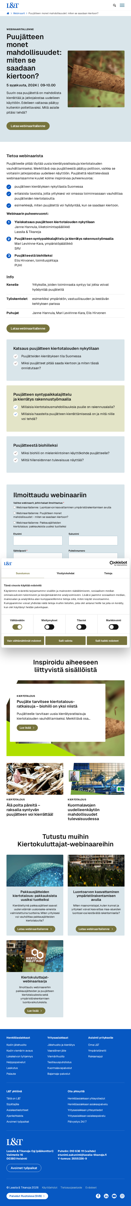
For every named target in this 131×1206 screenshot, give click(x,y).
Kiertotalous (26, 696)
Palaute (11, 1074)
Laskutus (12, 1068)
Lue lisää (25, 728)
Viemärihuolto (56, 1056)
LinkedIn (106, 1196)
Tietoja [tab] (108, 573)
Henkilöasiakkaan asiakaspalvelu (88, 1104)
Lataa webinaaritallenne (28, 126)
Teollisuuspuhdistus (59, 1062)
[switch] (49, 627)
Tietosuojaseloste (71, 1187)
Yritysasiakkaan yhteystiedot (85, 1110)
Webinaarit (19, 13)
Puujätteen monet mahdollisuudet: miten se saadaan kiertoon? (63, 13)
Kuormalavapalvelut (59, 1068)
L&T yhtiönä (14, 1091)
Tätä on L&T (13, 1098)
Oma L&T (93, 1045)
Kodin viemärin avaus (19, 1050)
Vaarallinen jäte (56, 1050)
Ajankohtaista (14, 1116)
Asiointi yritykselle (100, 1037)
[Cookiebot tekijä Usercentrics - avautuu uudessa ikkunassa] (112, 563)
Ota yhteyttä (76, 1091)
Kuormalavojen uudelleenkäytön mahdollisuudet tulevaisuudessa (84, 812)
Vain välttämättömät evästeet (24, 640)
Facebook (98, 1196)
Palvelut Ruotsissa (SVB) (25, 1196)
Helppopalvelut (15, 1062)
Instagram (122, 1196)
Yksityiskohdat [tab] (65, 573)
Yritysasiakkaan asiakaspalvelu (86, 1116)
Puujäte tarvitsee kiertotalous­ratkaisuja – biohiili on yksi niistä (47, 704)
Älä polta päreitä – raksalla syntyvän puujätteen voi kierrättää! (29, 810)
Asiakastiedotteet (17, 1110)
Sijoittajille (12, 1104)
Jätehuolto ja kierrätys (61, 1045)
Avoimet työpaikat (17, 1121)
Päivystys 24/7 (77, 1121)
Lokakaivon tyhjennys (19, 1056)
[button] (114, 5)
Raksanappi (95, 1056)
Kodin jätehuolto (16, 1045)
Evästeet (90, 1187)
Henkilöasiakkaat (18, 1037)
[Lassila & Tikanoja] (12, 5)
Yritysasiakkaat (57, 1037)
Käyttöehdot (49, 1187)
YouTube (114, 1196)
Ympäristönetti (97, 1050)
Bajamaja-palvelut (58, 1074)
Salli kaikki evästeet (107, 640)
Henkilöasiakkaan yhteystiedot (86, 1098)
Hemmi (7, 13)
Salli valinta (65, 640)
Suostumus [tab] (23, 573)
